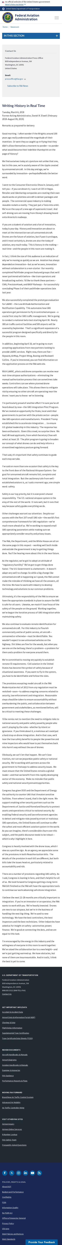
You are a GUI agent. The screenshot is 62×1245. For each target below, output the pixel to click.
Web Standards (8, 1239)
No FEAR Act (7, 1213)
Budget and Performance (13, 1192)
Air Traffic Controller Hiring (13, 1107)
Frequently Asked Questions (14, 1145)
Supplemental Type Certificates (15, 1033)
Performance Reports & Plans (14, 1080)
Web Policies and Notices (13, 1234)
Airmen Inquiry (8, 1124)
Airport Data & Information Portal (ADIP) (18, 1017)
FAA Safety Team (9, 1140)
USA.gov (5, 1228)
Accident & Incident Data (12, 1012)
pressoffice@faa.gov (14, 79)
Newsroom (15, 27)
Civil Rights (6, 1197)
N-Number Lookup (9, 1134)
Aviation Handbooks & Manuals (15, 1065)
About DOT (6, 1186)
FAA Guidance (8, 1075)
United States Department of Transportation (23, 8)
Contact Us (7, 994)
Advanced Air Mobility (11, 1102)
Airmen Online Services (12, 1129)
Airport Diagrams (9, 1059)
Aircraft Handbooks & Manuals (15, 1054)
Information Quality (10, 1207)
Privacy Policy (8, 1223)
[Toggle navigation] (57, 18)
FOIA (4, 1202)
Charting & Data (8, 1022)
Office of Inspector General (14, 1218)
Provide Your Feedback (41, 1242)
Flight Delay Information (12, 1028)
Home (5, 27)
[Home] (20, 18)
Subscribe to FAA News (17, 85)
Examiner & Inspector (11, 1070)
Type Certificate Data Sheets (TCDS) (17, 1038)
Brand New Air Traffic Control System (17, 1097)
